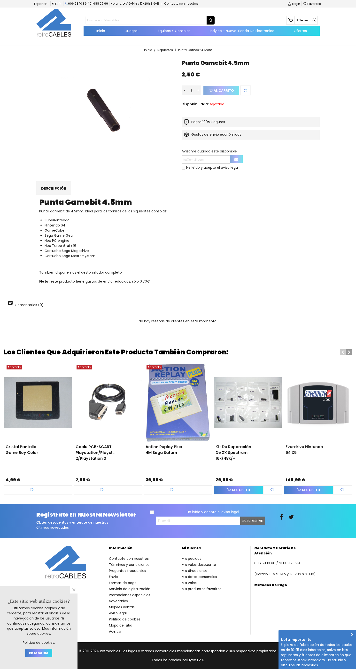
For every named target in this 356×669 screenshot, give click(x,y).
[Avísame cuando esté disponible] (236, 159)
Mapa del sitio (120, 625)
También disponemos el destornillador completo (80, 272)
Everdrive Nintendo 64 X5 (304, 449)
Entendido (38, 653)
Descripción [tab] (53, 188)
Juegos (131, 30)
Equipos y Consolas (174, 30)
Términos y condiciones (129, 564)
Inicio (100, 30)
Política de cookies (124, 619)
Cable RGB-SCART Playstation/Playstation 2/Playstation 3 (96, 452)
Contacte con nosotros (181, 3)
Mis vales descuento (199, 564)
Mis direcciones (195, 570)
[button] (343, 352)
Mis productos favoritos (201, 588)
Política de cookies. (39, 642)
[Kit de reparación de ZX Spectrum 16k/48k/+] (248, 403)
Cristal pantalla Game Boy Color (22, 449)
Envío (113, 576)
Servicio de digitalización (129, 588)
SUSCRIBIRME (252, 521)
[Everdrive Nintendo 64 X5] (318, 403)
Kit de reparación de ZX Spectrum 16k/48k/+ (233, 452)
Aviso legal (118, 613)
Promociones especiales (129, 595)
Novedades (118, 601)
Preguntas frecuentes (127, 570)
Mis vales (189, 582)
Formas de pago (123, 582)
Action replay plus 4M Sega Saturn (164, 449)
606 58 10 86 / (79, 3)
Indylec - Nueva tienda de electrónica (242, 30)
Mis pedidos (191, 558)
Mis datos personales (199, 576)
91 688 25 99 (99, 3)
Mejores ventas (122, 607)
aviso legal (230, 167)
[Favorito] (245, 90)
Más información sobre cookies (49, 631)
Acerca (115, 631)
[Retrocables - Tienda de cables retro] (53, 22)
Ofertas (300, 30)
